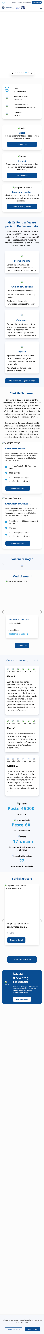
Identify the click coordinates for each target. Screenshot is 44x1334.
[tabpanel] (22, 44)
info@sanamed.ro (20, 100)
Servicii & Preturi (27, 2)
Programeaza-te (37, 2)
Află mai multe (22, 999)
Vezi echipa (22, 645)
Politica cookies (22, 1322)
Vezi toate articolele (22, 959)
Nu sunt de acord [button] (14, 1329)
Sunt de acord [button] (32, 1329)
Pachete (20, 2)
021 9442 (17, 116)
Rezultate (14, 2)
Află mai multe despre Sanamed (22, 381)
